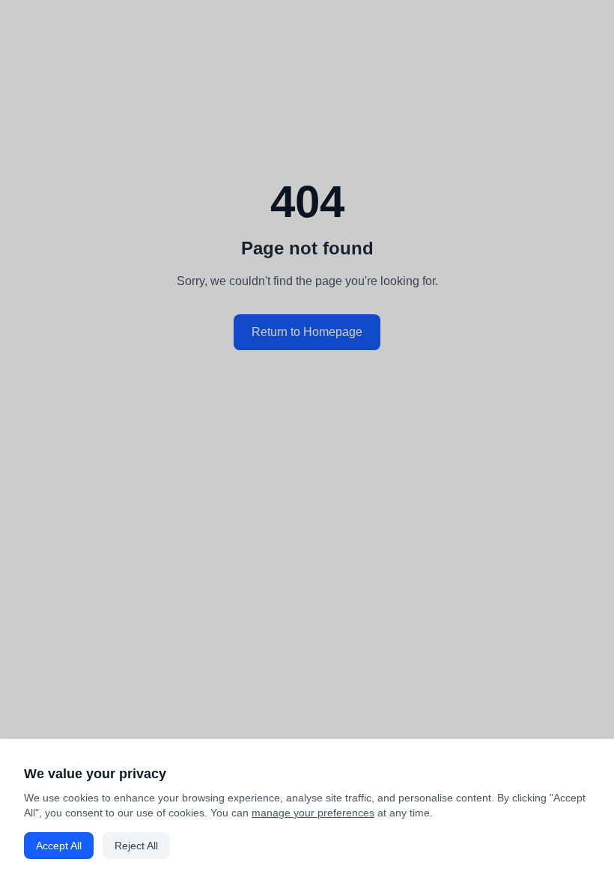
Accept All (59, 846)
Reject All (136, 846)
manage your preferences (313, 813)
